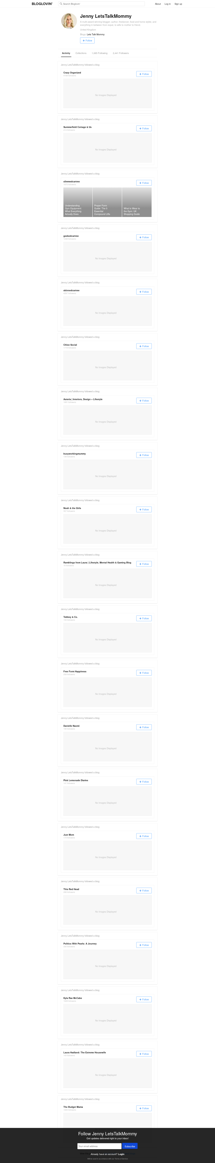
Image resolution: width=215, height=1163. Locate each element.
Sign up (178, 3)
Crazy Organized (72, 72)
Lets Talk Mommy (96, 34)
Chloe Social (70, 344)
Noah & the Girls (72, 508)
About (158, 3)
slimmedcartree (71, 181)
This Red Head (71, 889)
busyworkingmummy (74, 453)
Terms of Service (121, 1158)
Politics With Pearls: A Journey (80, 943)
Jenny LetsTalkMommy (72, 64)
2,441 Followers (121, 53)
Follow (89, 40)
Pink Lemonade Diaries (75, 780)
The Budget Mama (73, 1106)
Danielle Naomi (71, 725)
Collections (81, 53)
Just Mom (68, 834)
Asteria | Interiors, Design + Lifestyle (82, 399)
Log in (168, 3)
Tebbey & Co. (70, 616)
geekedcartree (71, 235)
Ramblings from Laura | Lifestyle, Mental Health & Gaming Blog (97, 562)
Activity (66, 53)
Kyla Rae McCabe (72, 998)
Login (121, 1154)
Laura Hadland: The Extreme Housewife (84, 1052)
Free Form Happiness (74, 671)
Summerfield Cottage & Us (77, 127)
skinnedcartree (71, 290)
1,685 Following (100, 53)
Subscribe (130, 1146)
